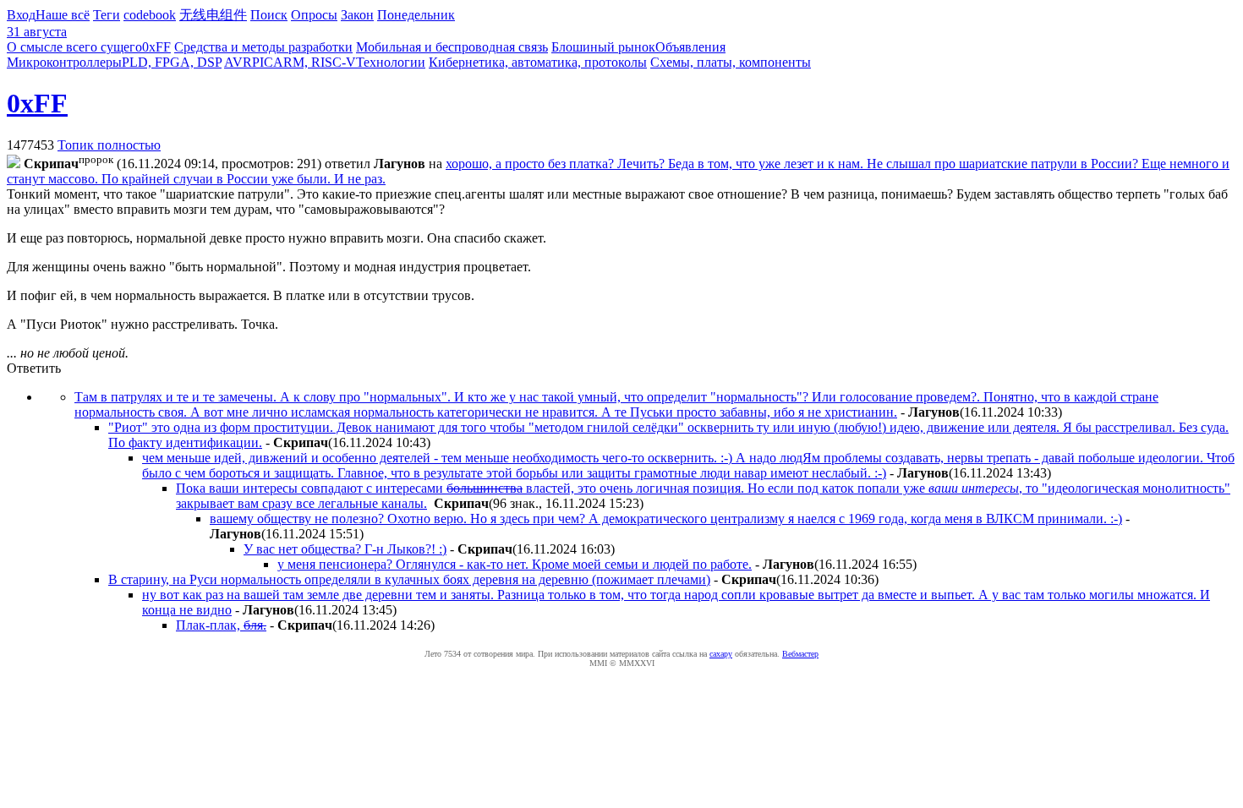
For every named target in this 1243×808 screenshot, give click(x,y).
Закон (357, 15)
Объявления (690, 47)
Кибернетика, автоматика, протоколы (538, 62)
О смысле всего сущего (74, 47)
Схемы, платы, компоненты (730, 62)
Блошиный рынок (603, 47)
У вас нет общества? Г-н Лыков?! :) (345, 549)
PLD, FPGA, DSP (172, 62)
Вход (21, 15)
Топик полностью (109, 145)
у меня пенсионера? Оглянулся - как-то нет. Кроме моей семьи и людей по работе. (514, 564)
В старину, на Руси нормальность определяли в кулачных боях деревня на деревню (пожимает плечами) (409, 579)
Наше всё (63, 15)
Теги (106, 15)
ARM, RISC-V (314, 62)
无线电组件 (213, 15)
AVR (238, 62)
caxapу (720, 653)
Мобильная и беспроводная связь (452, 47)
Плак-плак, (221, 625)
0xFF (156, 47)
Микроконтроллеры (64, 62)
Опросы (314, 15)
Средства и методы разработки (263, 47)
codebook (149, 15)
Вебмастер (800, 653)
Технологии (390, 62)
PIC (262, 62)
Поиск (268, 15)
